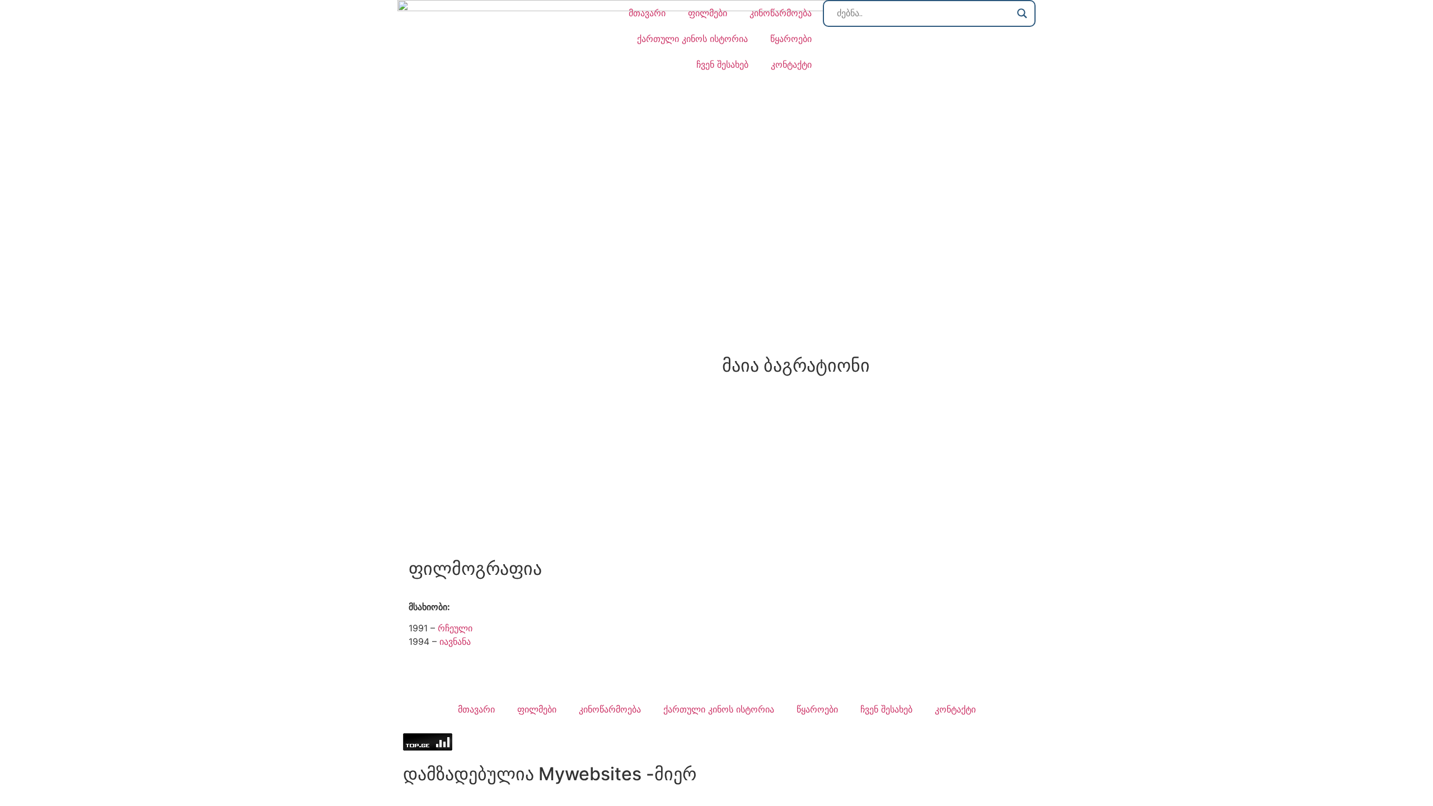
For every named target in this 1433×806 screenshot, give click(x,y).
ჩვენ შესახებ (722, 64)
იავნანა (455, 641)
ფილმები (707, 12)
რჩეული (455, 628)
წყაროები (791, 38)
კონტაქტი (791, 64)
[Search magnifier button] (1022, 13)
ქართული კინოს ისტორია (692, 38)
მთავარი (647, 12)
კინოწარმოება (781, 12)
